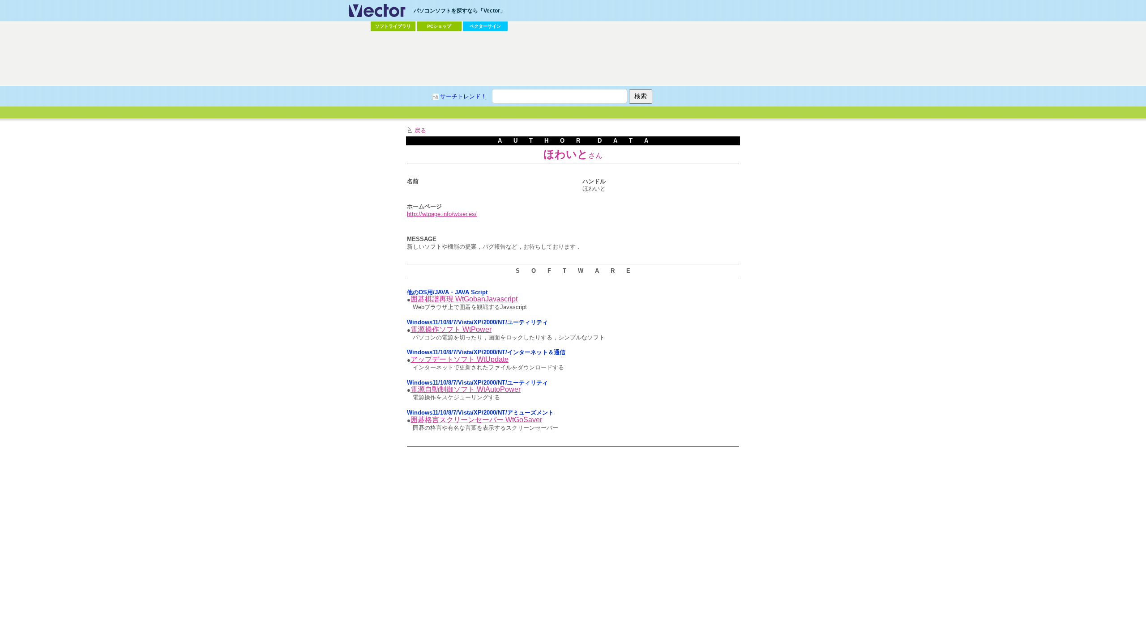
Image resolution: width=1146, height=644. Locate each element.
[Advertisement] (573, 58)
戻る (420, 130)
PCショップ (439, 26)
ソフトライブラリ (393, 26)
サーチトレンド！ (463, 96)
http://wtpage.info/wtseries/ (442, 214)
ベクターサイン (485, 26)
